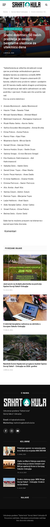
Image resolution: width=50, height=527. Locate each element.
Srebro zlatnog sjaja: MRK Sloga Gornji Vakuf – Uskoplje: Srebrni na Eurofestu (31, 482)
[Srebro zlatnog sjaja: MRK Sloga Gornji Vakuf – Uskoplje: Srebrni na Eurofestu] (9, 482)
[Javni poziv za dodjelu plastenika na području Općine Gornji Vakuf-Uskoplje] (25, 268)
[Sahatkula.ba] (26, 5)
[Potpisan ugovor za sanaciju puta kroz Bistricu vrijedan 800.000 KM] (9, 451)
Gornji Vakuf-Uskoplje (13, 29)
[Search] (46, 5)
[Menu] (4, 5)
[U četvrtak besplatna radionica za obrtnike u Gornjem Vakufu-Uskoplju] (25, 308)
